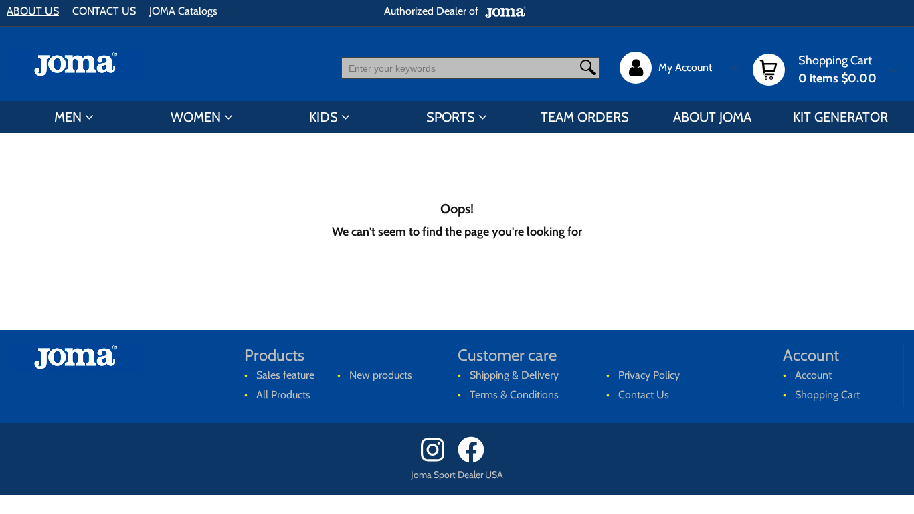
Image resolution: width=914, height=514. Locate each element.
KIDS (323, 117)
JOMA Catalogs (183, 11)
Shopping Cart (827, 394)
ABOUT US (33, 11)
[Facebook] (475, 459)
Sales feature (285, 375)
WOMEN (196, 117)
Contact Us (643, 394)
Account (813, 375)
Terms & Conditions (514, 394)
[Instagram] (438, 459)
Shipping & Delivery (514, 375)
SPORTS (450, 117)
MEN (68, 117)
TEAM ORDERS (585, 117)
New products (380, 375)
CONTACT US (104, 11)
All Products (283, 394)
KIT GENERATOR (840, 117)
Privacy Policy (649, 375)
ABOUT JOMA (712, 117)
